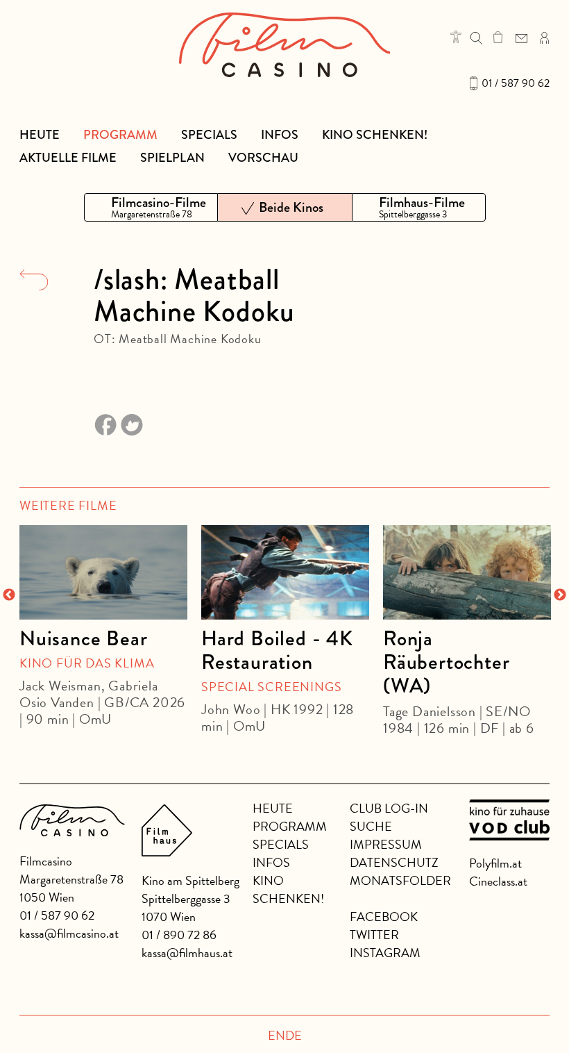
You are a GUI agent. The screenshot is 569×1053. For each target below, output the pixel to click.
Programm (120, 134)
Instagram (385, 952)
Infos (279, 134)
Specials (209, 134)
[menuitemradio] (151, 207)
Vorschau (263, 157)
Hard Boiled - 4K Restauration (277, 650)
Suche (371, 826)
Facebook (384, 916)
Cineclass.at (498, 881)
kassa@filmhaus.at (187, 952)
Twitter (374, 934)
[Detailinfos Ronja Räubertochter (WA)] (467, 572)
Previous (9, 595)
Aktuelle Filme (68, 157)
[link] (497, 36)
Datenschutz (394, 862)
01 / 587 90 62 (516, 83)
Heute (39, 134)
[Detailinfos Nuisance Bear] (103, 572)
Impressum (386, 844)
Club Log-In (389, 808)
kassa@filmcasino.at (69, 933)
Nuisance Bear (83, 638)
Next (560, 595)
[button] (456, 37)
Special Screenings (271, 686)
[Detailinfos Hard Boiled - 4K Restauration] (285, 572)
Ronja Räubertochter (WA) (446, 662)
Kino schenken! (374, 134)
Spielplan (172, 157)
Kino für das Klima (86, 663)
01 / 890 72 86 (179, 934)
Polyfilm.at (495, 863)
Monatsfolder (400, 880)
